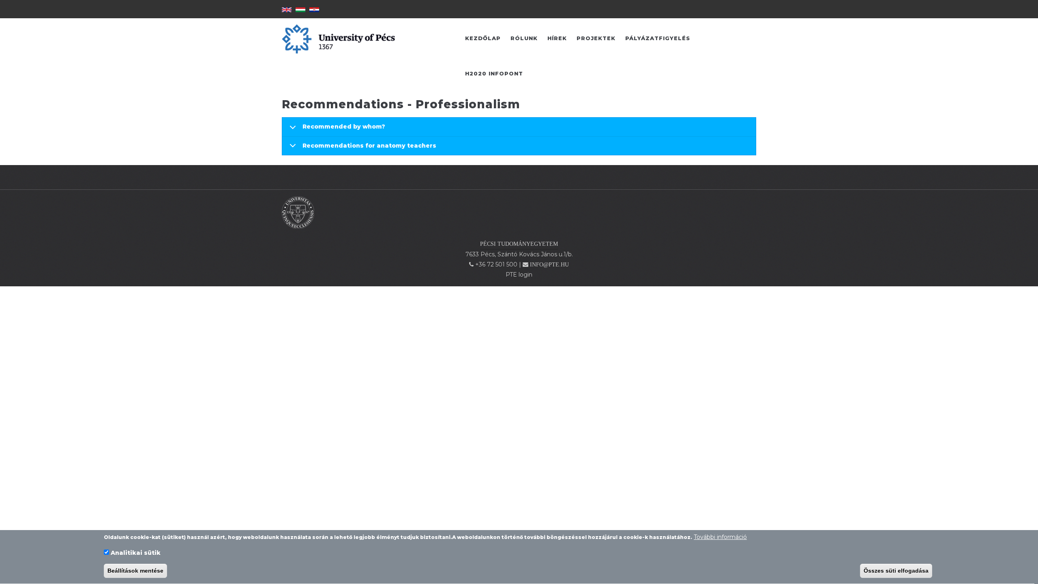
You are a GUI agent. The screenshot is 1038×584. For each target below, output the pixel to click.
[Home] (298, 212)
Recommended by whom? (343, 126)
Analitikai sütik (136, 553)
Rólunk (524, 38)
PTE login (519, 274)
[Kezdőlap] (338, 38)
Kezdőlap (483, 38)
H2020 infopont (494, 73)
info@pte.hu (549, 265)
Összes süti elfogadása (896, 571)
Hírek (557, 38)
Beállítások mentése (135, 571)
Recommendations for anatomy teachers (369, 145)
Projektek (596, 38)
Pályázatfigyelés (657, 38)
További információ (720, 537)
